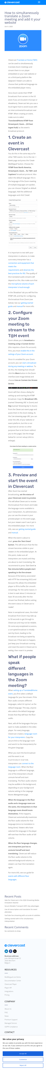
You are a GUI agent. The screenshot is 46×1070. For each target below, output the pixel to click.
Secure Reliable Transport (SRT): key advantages (22, 906)
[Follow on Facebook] (10, 951)
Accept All (23, 1054)
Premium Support (11, 1019)
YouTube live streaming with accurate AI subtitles (22, 915)
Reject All (23, 1065)
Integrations (9, 991)
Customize (23, 1059)
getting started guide (27, 529)
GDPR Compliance (11, 1027)
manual (20, 306)
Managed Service (11, 1023)
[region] (23, 1053)
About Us (8, 1009)
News (7, 1016)
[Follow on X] (15, 951)
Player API (8, 988)
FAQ (6, 1012)
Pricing (7, 995)
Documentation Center (13, 980)
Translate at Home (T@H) (27, 60)
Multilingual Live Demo (13, 977)
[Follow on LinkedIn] (6, 951)
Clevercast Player (11, 984)
